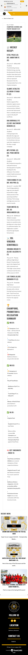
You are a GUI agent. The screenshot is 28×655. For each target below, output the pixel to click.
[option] (14, 6)
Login (14, 652)
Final (22, 1)
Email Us (13, 641)
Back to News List (8, 18)
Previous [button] (1, 6)
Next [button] (26, 6)
